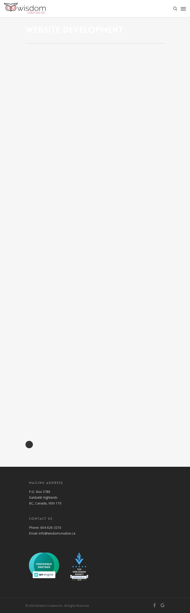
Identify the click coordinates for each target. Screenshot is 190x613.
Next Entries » (29, 444)
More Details (59, 71)
